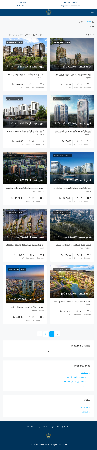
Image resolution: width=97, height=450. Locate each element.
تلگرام (54, 426)
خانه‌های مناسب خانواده (74, 381)
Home (89, 21)
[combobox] (13, 34)
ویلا (82, 386)
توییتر (64, 426)
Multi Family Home (75, 377)
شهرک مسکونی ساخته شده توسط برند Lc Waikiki (69, 302)
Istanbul (84, 407)
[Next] (39, 333)
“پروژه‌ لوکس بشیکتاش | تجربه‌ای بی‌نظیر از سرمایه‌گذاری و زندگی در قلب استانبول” (54, 75)
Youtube (34, 426)
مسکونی (84, 373)
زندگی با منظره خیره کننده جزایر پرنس (27, 307)
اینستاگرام (43, 426)
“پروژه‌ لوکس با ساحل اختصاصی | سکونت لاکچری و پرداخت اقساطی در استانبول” (56, 188)
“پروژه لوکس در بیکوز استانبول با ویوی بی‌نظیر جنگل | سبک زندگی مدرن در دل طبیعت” (53, 131)
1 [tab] (47, 352)
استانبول (84, 412)
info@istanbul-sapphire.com (70, 6)
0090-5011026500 (70, 2)
